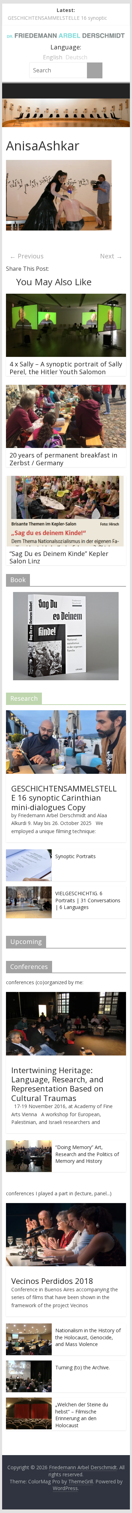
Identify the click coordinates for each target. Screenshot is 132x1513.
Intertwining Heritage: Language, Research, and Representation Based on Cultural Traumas (57, 1084)
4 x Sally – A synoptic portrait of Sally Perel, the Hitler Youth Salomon (66, 368)
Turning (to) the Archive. (82, 1367)
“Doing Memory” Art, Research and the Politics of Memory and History (87, 1154)
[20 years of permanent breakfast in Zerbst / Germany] (66, 389)
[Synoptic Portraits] (29, 853)
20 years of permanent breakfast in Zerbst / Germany (63, 459)
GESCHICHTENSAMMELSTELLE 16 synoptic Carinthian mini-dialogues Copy (64, 797)
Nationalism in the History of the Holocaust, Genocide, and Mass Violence (88, 1337)
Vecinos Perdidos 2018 (52, 1280)
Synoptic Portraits (75, 856)
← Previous (27, 256)
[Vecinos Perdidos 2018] (66, 1206)
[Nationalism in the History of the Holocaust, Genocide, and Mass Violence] (29, 1327)
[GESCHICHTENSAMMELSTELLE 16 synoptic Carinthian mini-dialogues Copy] (66, 714)
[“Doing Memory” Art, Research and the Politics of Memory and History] (29, 1144)
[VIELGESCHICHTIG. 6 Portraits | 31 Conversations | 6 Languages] (29, 890)
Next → (111, 256)
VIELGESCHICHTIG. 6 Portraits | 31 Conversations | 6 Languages (87, 900)
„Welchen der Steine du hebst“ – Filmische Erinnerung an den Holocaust (81, 1415)
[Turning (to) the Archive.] (29, 1364)
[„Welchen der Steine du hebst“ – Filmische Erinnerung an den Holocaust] (29, 1401)
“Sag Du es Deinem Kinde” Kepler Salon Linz (59, 557)
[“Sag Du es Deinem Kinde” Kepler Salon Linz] (66, 480)
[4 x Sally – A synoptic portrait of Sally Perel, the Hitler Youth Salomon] (66, 298)
